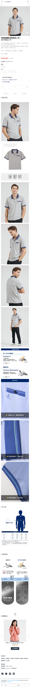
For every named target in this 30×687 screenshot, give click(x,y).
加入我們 (8, 660)
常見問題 (17, 658)
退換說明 (21, 658)
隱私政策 (26, 658)
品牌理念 (3, 658)
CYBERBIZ (9, 681)
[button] (28, 636)
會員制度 (8, 658)
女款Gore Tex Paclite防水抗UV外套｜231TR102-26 (15, 643)
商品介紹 (5, 93)
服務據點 (3, 660)
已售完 (18, 685)
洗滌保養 (12, 658)
